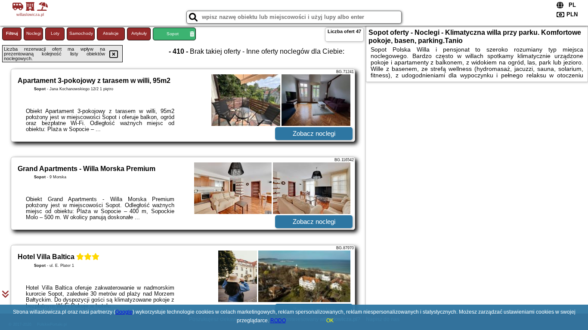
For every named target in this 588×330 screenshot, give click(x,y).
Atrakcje (111, 33)
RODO (278, 321)
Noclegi (33, 33)
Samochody (81, 33)
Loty (55, 33)
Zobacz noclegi (314, 133)
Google (124, 312)
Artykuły (139, 33)
